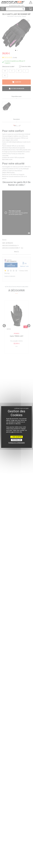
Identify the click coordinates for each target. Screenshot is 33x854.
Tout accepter (17, 436)
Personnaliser (16, 440)
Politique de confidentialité (16, 443)
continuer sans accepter (21, 408)
